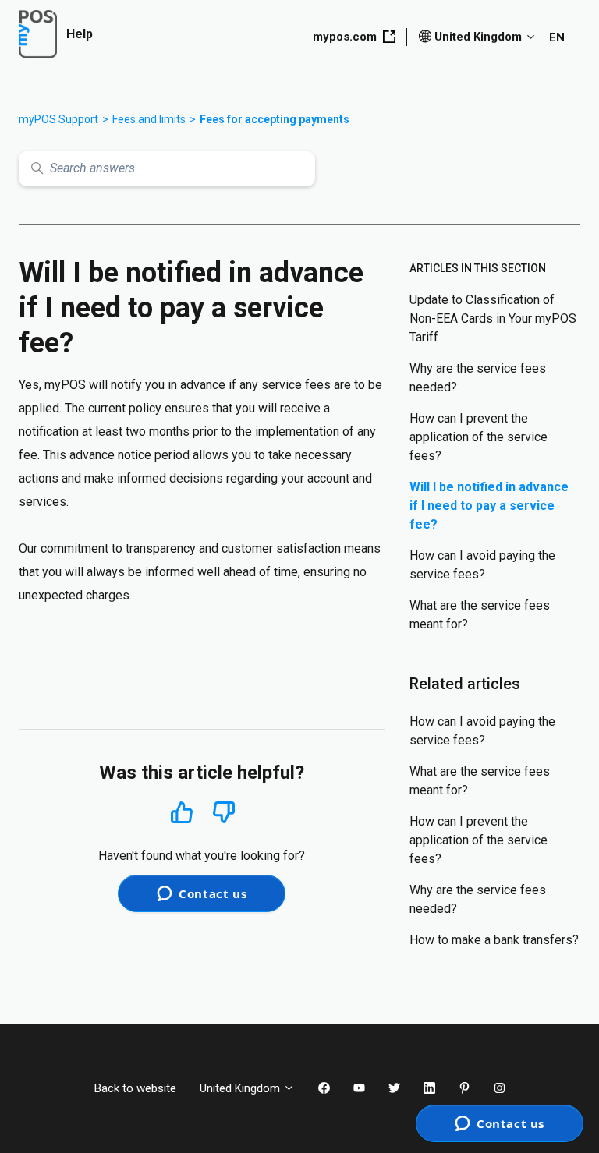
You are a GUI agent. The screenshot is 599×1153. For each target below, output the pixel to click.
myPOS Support (58, 119)
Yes (182, 812)
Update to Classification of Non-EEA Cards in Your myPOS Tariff (492, 318)
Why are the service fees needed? (477, 377)
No (224, 812)
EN (557, 37)
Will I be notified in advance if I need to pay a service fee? (489, 505)
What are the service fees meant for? (479, 614)
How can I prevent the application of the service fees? (478, 437)
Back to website (135, 1088)
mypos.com (345, 37)
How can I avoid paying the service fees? (482, 565)
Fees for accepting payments (274, 119)
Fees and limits (149, 119)
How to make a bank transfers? (494, 939)
